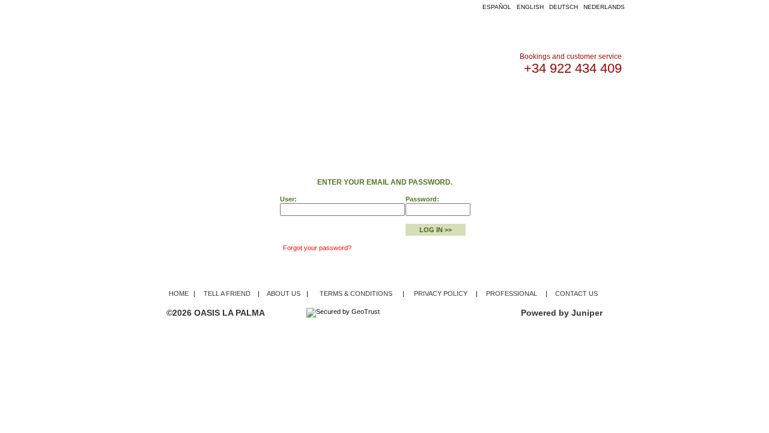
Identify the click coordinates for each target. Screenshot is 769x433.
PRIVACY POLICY (440, 293)
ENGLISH (530, 7)
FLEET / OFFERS (310, 101)
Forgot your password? (317, 247)
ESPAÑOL (496, 7)
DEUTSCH (563, 7)
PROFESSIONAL (511, 293)
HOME (251, 101)
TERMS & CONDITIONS (356, 293)
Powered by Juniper (562, 313)
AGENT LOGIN (383, 101)
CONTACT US (504, 101)
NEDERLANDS (604, 7)
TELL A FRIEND (227, 293)
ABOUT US (445, 101)
